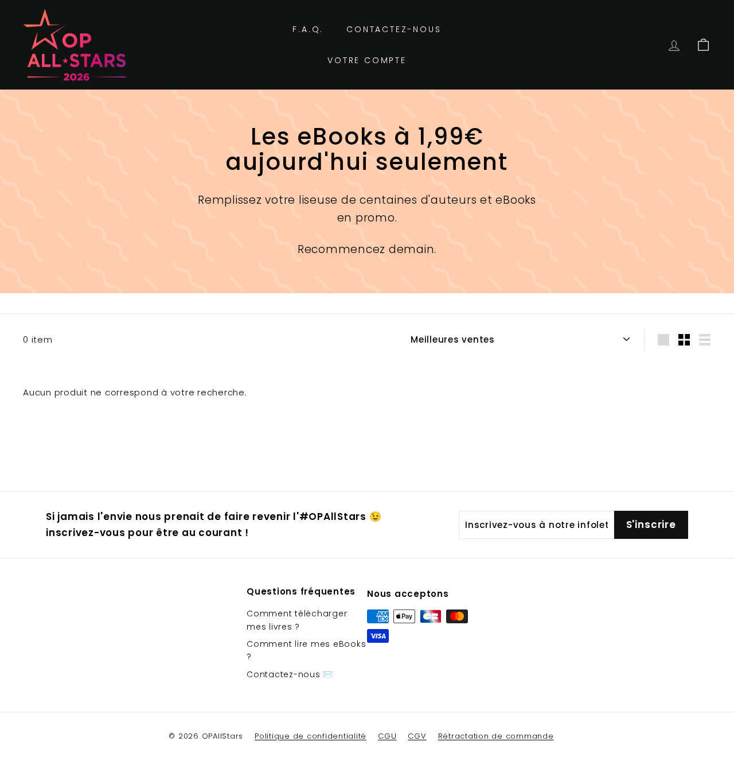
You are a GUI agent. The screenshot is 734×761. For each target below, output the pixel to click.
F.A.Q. (307, 29)
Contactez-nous (393, 29)
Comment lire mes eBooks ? (306, 650)
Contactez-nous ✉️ (290, 674)
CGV (417, 736)
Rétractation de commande (496, 736)
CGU (387, 736)
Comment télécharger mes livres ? (297, 620)
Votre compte (367, 60)
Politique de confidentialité (310, 736)
